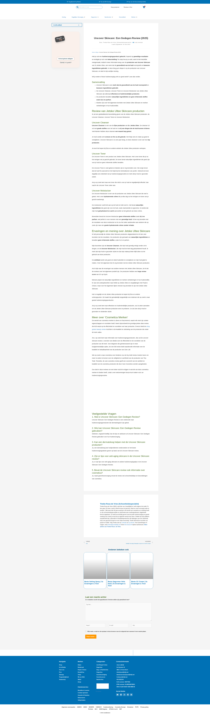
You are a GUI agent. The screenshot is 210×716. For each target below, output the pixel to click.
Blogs (97, 52)
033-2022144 (128, 524)
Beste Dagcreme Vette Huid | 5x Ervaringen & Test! (116, 584)
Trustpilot (98, 691)
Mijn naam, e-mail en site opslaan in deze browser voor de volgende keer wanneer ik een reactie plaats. (116, 631)
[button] (78, 17)
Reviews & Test (128, 7)
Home (93, 52)
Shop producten (115, 7)
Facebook (131, 522)
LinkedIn (123, 522)
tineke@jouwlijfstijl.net (114, 524)
